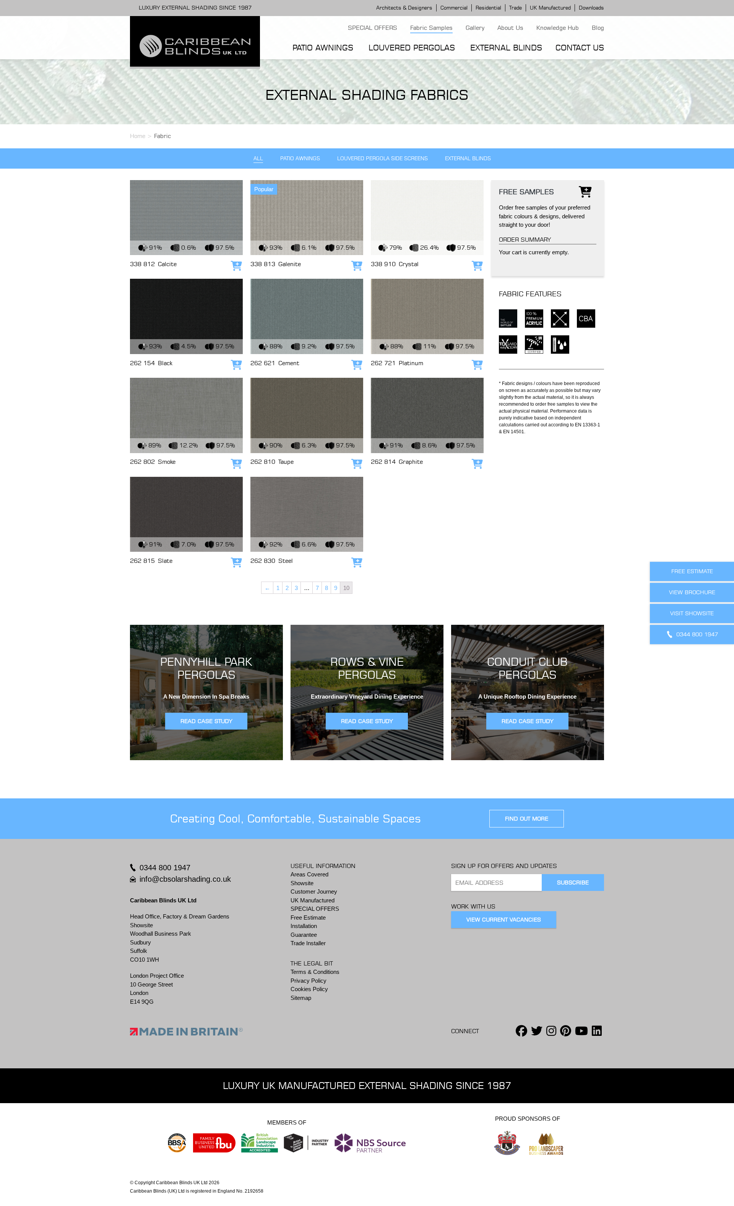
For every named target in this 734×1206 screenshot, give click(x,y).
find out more (526, 818)
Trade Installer (308, 943)
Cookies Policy (309, 989)
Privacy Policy (308, 980)
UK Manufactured (550, 8)
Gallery (475, 27)
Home (137, 136)
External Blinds (506, 47)
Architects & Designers (404, 8)
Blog (598, 27)
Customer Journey (314, 891)
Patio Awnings (322, 47)
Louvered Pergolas (412, 47)
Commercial (454, 8)
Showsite (302, 883)
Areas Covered (309, 874)
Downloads (591, 8)
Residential (488, 8)
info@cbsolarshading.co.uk (185, 879)
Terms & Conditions (315, 972)
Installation (304, 926)
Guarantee (304, 934)
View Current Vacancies (503, 919)
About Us (510, 27)
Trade (515, 8)
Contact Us (579, 47)
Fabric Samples (431, 27)
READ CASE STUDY (206, 721)
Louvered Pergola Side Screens (382, 158)
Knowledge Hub (557, 27)
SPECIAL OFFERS (372, 27)
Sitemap (301, 998)
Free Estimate (308, 917)
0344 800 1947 (165, 867)
